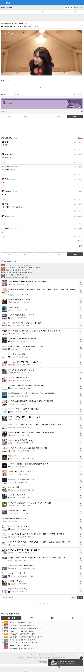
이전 (42, 116)
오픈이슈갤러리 (7, 7)
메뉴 (2, 111)
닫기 (81, 657)
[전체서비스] (81, 2)
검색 (73, 597)
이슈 (72, 618)
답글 (4, 149)
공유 (74, 94)
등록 (80, 246)
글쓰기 (82, 8)
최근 (4, 597)
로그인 (32, 655)
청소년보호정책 (45, 658)
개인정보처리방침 (32, 658)
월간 (52, 618)
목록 (9, 116)
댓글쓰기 (75, 116)
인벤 (8, 2)
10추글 (73, 12)
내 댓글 (42, 12)
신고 (10, 94)
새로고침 (80, 138)
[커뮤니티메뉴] (2, 2)
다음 (58, 116)
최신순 (16, 138)
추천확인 (4, 94)
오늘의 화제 (11, 618)
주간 (31, 618)
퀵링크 (46, 655)
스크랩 (79, 94)
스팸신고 (16, 94)
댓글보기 (75, 254)
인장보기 (7, 111)
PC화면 (39, 655)
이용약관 (21, 658)
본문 (25, 116)
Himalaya (6, 26)
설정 (52, 655)
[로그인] (77, 2)
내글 (10, 12)
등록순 (10, 138)
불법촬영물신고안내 (59, 658)
